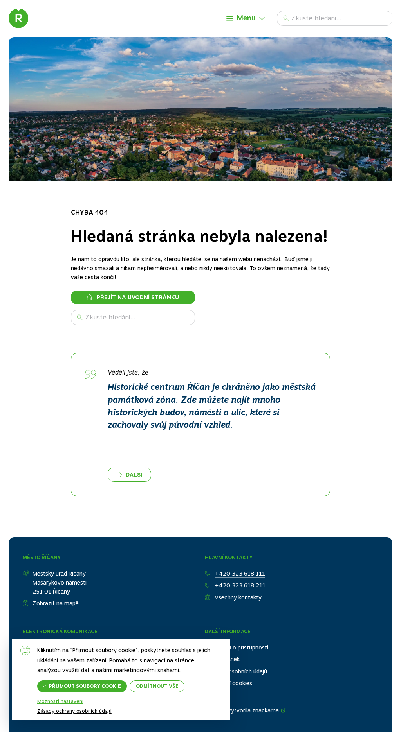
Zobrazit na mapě (56, 603)
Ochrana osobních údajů (236, 671)
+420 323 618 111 (240, 573)
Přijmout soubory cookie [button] (85, 686)
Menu (246, 18)
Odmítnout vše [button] (157, 686)
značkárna (265, 710)
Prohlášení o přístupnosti (236, 647)
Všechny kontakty (238, 597)
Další (134, 475)
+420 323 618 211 (240, 585)
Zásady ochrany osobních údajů (74, 711)
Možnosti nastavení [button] (60, 701)
